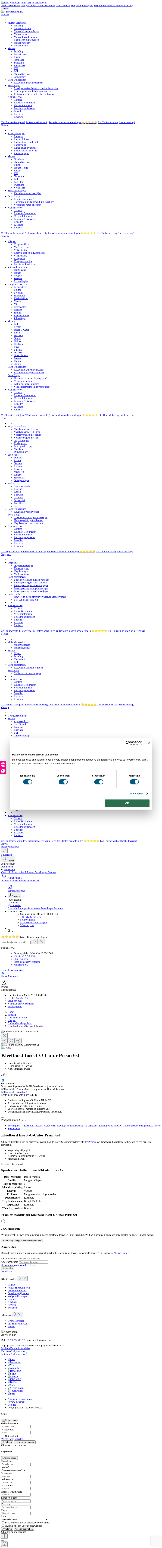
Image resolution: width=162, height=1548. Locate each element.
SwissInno (19, 62)
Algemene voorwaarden (20, 1399)
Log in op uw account (24, 1442)
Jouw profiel (18, 872)
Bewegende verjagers (24, 446)
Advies (11, 1326)
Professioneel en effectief (33, 551)
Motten (17, 272)
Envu (16, 346)
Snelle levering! (127, 122)
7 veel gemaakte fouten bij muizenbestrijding (36, 88)
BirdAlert (18, 503)
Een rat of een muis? (24, 199)
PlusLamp (19, 344)
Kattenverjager (21, 568)
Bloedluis (18, 292)
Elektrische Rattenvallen (26, 150)
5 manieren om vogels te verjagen (30, 517)
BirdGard (18, 494)
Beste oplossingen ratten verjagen (30, 582)
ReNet (17, 332)
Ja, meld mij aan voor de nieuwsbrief (23, 1525)
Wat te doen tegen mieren (26, 384)
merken (11, 483)
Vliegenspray (20, 255)
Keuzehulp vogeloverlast (26, 511)
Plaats (4, 1510)
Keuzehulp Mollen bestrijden (28, 667)
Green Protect (21, 355)
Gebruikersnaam (9, 1423)
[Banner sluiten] (149, 743)
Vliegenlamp (20, 250)
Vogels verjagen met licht (26, 437)
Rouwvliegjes (21, 281)
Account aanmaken (24, 1529)
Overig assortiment (17, 715)
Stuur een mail (27, 919)
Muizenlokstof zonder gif (26, 31)
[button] (84, 911)
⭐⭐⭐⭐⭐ (89, 122)
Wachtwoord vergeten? (12, 1439)
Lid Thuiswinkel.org (108, 122)
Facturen (52, 872)
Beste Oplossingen (17, 79)
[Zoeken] (4, 850)
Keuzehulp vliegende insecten (29, 372)
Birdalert (18, 727)
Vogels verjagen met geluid (27, 434)
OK (127, 803)
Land (3, 1516)
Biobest (18, 358)
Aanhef (5, 1467)
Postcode (5, 1504)
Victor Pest (19, 65)
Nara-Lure (19, 176)
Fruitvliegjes (20, 270)
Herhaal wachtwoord (11, 1491)
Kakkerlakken (21, 298)
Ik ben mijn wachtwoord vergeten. (18, 1265)
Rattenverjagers (21, 153)
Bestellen (18, 111)
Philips (17, 341)
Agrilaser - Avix (22, 486)
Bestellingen (41, 872)
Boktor (17, 289)
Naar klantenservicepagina (33, 922)
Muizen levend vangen (25, 37)
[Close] (4, 1035)
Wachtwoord (7, 1429)
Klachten (18, 114)
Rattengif (18, 136)
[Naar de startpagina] (12, 11)
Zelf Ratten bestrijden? (12, 233)
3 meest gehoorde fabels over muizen (32, 91)
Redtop (17, 327)
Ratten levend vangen (25, 147)
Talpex (17, 653)
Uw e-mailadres (9, 1258)
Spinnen (18, 312)
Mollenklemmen (22, 647)
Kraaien (18, 469)
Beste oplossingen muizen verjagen (31, 579)
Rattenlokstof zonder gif (26, 142)
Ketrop (17, 491)
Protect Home (21, 54)
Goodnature (20, 77)
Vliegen (12, 241)
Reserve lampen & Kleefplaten (29, 252)
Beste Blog (13, 670)
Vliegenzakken (21, 244)
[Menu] (9, 929)
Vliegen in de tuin (23, 381)
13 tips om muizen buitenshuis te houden (34, 94)
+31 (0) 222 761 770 (30, 916)
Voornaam (6, 1473)
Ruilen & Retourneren (25, 102)
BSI (16, 71)
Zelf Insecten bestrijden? (13, 415)
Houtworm (19, 295)
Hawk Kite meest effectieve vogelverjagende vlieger (40, 596)
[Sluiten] (2, 1540)
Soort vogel (13, 454)
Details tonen (136, 793)
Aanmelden (7, 866)
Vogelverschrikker (17, 426)
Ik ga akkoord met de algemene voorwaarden (27, 1522)
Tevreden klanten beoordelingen (65, 122)
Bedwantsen (20, 287)
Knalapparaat (20, 443)
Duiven (17, 457)
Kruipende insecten (17, 284)
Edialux (18, 349)
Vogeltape (19, 449)
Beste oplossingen (17, 577)
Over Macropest (16, 1320)
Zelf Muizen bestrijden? (13, 122)
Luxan (17, 57)
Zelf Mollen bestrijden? (13, 704)
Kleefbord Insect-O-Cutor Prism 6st (25, 1026)
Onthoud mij (11, 1436)
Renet (17, 170)
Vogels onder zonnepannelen (28, 523)
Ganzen (18, 463)
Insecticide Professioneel (26, 264)
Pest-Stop (18, 51)
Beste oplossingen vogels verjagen (31, 588)
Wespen (18, 278)
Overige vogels (21, 480)
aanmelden (9, 869)
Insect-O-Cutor (21, 329)
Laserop (18, 489)
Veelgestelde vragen (18, 1296)
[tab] (84, 1125)
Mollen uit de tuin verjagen (27, 673)
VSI (16, 68)
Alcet (16, 506)
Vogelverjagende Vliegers (27, 432)
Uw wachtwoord (10, 1261)
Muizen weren (21, 45)
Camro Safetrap (22, 74)
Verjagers (12, 562)
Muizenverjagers (22, 42)
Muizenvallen (21, 34)
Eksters (17, 460)
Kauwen (18, 466)
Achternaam (7, 1479)
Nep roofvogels (21, 440)
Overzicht (6, 872)
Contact (18, 99)
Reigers (18, 474)
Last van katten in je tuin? (27, 599)
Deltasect (18, 352)
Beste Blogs (14, 85)
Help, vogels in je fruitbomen (28, 520)
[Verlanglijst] (2, 1117)
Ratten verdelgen (16, 133)
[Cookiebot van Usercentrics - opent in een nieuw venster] (128, 743)
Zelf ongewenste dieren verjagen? (18, 631)
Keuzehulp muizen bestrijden (28, 82)
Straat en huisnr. (9, 1498)
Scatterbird (19, 500)
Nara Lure (19, 59)
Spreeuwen (19, 477)
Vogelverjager (21, 571)
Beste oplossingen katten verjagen (31, 585)
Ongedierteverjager (23, 565)
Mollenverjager (21, 574)
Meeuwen (19, 471)
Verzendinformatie (23, 105)
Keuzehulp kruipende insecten (29, 369)
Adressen (30, 872)
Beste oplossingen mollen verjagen (31, 591)
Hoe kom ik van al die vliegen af (30, 378)
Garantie (12, 1299)
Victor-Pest (19, 659)
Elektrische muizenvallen (26, 39)
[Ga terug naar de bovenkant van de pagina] (4, 1536)
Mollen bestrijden (16, 642)
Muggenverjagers (22, 247)
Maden (17, 301)
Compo (17, 364)
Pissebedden (20, 307)
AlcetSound (20, 724)
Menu (5, 8)
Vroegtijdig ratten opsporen (27, 204)
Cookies (12, 1404)
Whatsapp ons (27, 925)
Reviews (18, 116)
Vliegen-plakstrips (23, 261)
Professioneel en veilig (37, 122)
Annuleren (6, 1271)
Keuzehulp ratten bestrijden (27, 193)
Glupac (17, 338)
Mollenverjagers (22, 644)
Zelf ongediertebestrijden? (14, 841)
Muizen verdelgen (17, 22)
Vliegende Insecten (17, 267)
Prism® (92, 1142)
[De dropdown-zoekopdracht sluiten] (41, 941)
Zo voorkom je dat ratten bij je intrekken (34, 202)
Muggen (18, 275)
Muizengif (19, 25)
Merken (11, 48)
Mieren (17, 304)
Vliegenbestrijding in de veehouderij (32, 386)
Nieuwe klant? (121, 1253)
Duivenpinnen (21, 452)
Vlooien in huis (21, 315)
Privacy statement (16, 1402)
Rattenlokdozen (22, 139)
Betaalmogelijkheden (24, 108)
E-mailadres (7, 1461)
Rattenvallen (20, 145)
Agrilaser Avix (21, 721)
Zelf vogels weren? (10, 551)
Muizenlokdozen (22, 28)
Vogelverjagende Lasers (26, 429)
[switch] (63, 781)
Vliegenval (19, 258)
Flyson (17, 361)
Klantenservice (15, 97)
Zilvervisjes (19, 318)
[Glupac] (6, 1047)
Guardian (18, 497)
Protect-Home (21, 167)
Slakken (18, 309)
